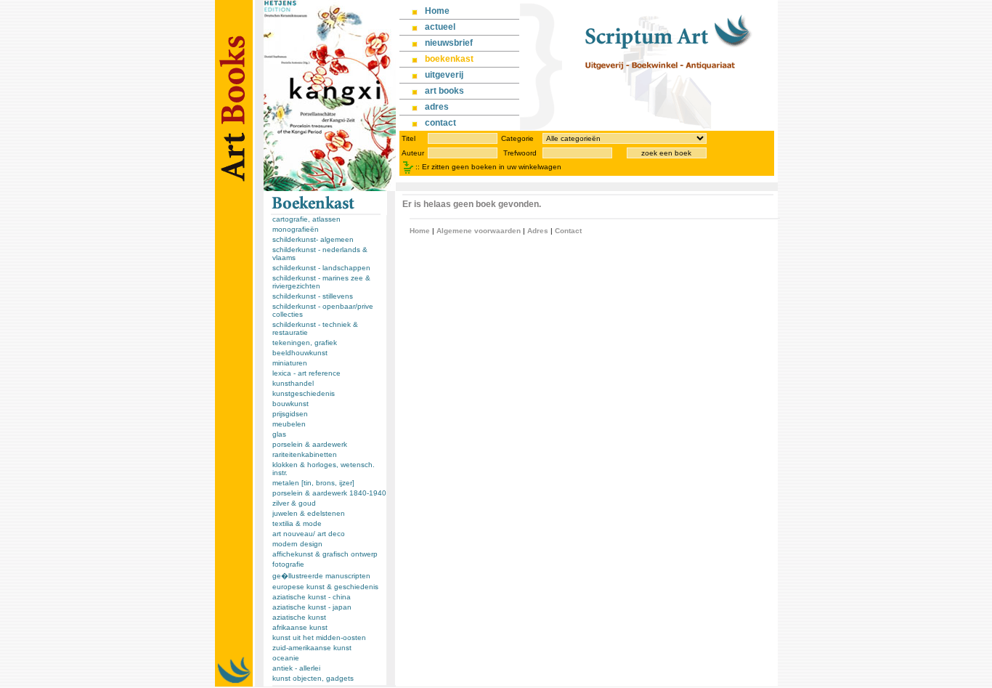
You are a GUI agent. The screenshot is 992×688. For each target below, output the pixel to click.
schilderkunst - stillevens (312, 296)
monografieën (295, 229)
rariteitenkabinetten (304, 454)
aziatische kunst (299, 617)
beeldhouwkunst (300, 353)
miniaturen (289, 363)
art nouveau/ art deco (308, 534)
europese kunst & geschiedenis (325, 587)
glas (279, 434)
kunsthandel (293, 383)
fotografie (288, 564)
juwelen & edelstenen (308, 513)
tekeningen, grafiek (304, 343)
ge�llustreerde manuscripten (321, 576)
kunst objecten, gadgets (313, 678)
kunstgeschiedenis (303, 393)
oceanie (285, 658)
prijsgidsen (290, 414)
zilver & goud (294, 503)
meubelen (289, 424)
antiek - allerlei (296, 668)
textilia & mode (297, 523)
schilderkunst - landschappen (321, 268)
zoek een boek (666, 153)
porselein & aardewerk (309, 444)
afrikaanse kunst (300, 627)
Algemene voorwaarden (478, 231)
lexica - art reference (306, 373)
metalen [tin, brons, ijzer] (313, 483)
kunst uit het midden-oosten (319, 638)
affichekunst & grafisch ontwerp (325, 554)
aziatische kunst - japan (311, 607)
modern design (297, 544)
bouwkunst (290, 404)
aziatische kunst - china (311, 597)
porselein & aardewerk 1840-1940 (329, 493)
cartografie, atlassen (306, 219)
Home (420, 231)
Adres (537, 231)
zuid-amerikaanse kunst (311, 648)
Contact (568, 231)
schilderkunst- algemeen (313, 239)
